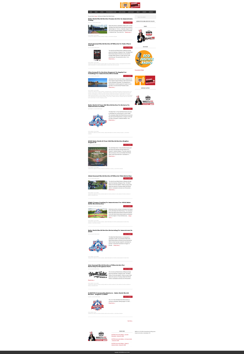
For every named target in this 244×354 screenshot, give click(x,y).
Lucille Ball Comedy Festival (113, 96)
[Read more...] (128, 32)
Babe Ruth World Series (99, 36)
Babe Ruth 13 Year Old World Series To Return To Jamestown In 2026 (108, 105)
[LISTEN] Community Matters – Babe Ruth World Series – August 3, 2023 (108, 293)
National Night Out (124, 96)
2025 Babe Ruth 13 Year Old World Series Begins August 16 (108, 141)
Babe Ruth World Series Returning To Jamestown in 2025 (110, 231)
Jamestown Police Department (125, 95)
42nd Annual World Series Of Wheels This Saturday (110, 176)
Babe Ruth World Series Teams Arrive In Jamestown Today (110, 19)
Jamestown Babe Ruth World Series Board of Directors (100, 64)
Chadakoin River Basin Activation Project (121, 91)
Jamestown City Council (125, 94)
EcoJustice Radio (139, 70)
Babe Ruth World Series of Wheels (112, 63)
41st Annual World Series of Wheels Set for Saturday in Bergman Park (106, 265)
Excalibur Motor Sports (125, 63)
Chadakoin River (108, 91)
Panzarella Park (103, 97)
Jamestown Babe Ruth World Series (112, 132)
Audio (95, 312)
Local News (96, 35)
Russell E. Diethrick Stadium (110, 36)
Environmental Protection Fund (99, 94)
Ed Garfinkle (107, 168)
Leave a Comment (128, 22)
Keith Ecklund (116, 64)
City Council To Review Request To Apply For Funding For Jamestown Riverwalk (107, 73)
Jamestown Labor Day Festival (112, 95)
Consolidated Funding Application (110, 92)
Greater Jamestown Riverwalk (112, 94)
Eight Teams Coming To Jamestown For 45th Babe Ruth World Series (109, 203)
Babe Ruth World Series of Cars (111, 193)
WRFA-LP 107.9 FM (101, 5)
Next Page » (130, 320)
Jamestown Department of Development (96, 95)
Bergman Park (95, 195)
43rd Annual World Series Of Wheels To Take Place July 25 (109, 44)
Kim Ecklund (107, 313)
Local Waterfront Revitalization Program (97, 96)
